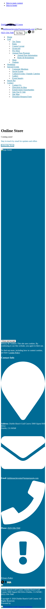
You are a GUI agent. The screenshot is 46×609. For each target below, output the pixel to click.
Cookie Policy (14, 353)
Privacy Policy (7, 578)
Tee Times (19, 33)
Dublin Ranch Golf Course (12, 24)
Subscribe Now (7, 145)
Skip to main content (14, 3)
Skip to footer (11, 5)
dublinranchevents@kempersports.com (18, 29)
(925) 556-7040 (7, 33)
